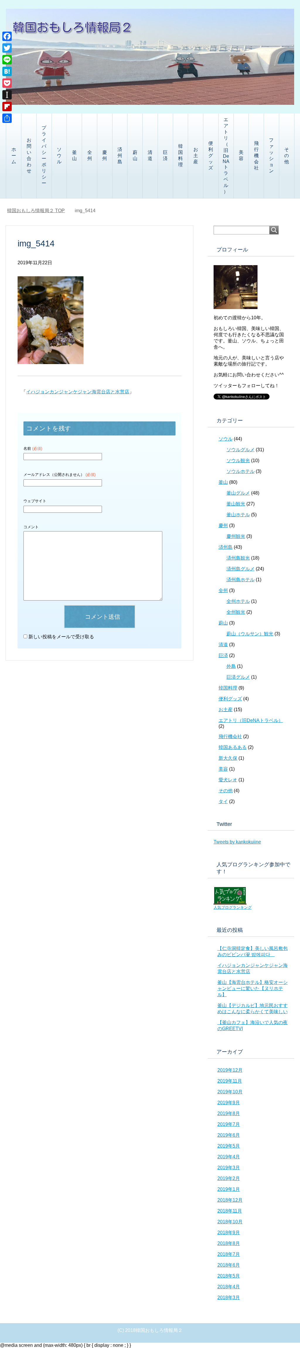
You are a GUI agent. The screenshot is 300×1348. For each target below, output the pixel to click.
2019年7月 (228, 1124)
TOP (36, 210)
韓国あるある (233, 747)
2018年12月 (230, 1200)
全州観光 (235, 612)
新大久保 (228, 758)
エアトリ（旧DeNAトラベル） (226, 155)
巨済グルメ (238, 677)
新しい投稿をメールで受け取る (61, 636)
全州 (89, 155)
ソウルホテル (240, 471)
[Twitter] (7, 48)
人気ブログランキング (233, 907)
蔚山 (135, 155)
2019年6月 (228, 1135)
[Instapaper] (7, 95)
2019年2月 (228, 1178)
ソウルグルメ (240, 449)
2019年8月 (228, 1113)
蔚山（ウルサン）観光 (249, 633)
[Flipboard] (7, 106)
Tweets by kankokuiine (237, 841)
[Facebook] (7, 36)
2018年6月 (228, 1265)
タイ (223, 801)
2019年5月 (228, 1145)
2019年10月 (230, 1091)
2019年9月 (228, 1102)
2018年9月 (228, 1232)
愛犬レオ (228, 779)
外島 (231, 666)
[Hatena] (7, 71)
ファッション (271, 155)
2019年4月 (228, 1156)
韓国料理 (180, 155)
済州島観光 (238, 557)
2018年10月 (230, 1221)
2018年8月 (228, 1243)
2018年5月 (228, 1275)
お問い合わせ (29, 155)
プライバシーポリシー (44, 155)
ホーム (13, 155)
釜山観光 (235, 503)
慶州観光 (235, 536)
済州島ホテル (240, 579)
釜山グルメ (238, 493)
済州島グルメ (240, 568)
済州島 (119, 155)
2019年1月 (228, 1189)
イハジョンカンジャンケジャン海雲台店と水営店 (77, 391)
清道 (150, 155)
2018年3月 (228, 1297)
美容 (241, 155)
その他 (286, 155)
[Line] (7, 60)
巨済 (165, 155)
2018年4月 (228, 1286)
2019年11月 (229, 1080)
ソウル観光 (238, 460)
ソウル (59, 155)
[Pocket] (7, 83)
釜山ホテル (238, 514)
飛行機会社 (256, 155)
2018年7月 (228, 1254)
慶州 (104, 155)
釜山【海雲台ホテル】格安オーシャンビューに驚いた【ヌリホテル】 (252, 988)
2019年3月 (228, 1167)
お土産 (195, 155)
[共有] (7, 118)
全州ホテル (238, 601)
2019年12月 (230, 1070)
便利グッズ (210, 155)
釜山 (74, 155)
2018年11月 (229, 1210)
